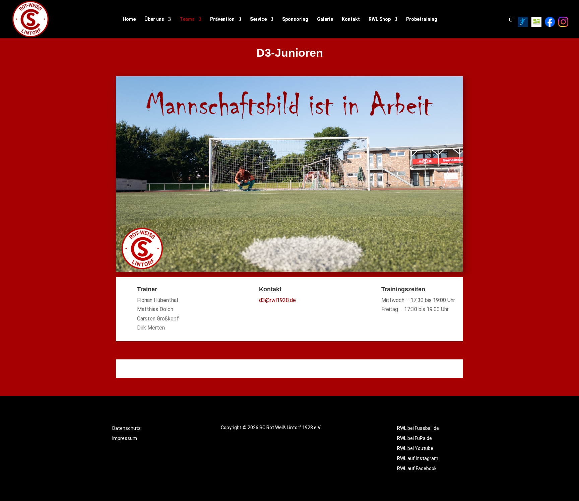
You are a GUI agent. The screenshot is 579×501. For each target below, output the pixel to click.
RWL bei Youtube (415, 448)
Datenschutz (126, 428)
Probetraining (421, 19)
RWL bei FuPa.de (414, 438)
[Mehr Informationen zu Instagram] (563, 22)
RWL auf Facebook (417, 468)
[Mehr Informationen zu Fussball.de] (536, 22)
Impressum (124, 438)
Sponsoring (295, 19)
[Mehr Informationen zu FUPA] (523, 22)
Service (258, 19)
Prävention (222, 19)
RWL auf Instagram (417, 458)
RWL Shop (380, 19)
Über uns (154, 19)
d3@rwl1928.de (277, 300)
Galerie (325, 19)
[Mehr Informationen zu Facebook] (550, 22)
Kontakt (351, 19)
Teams (187, 19)
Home (129, 19)
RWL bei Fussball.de (418, 428)
